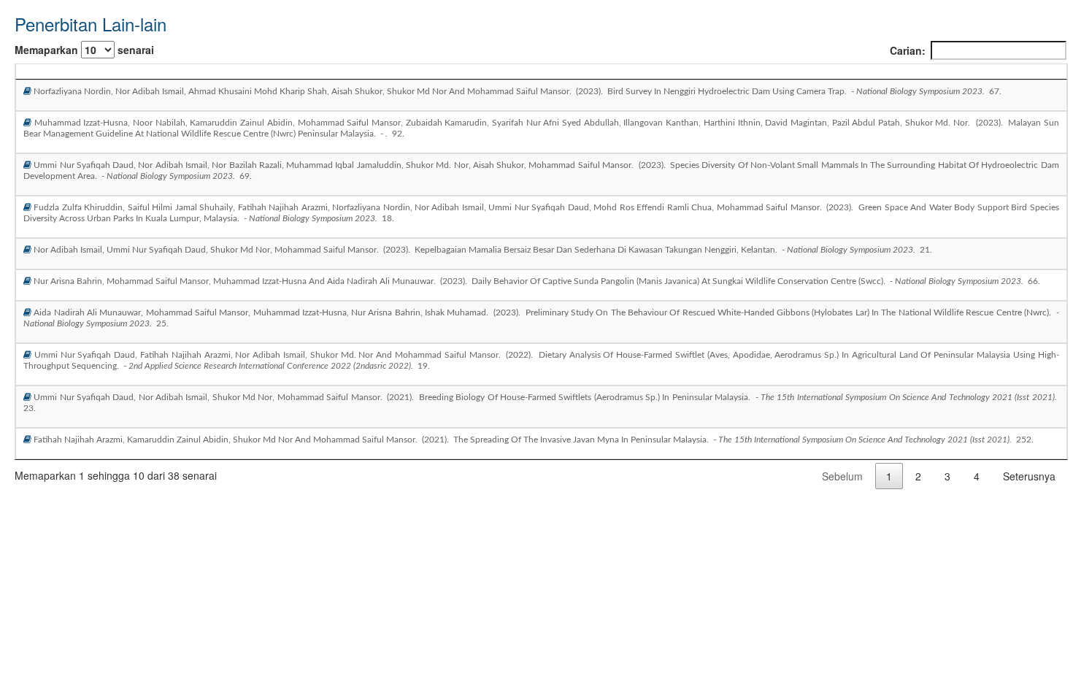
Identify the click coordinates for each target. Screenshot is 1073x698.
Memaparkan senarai (84, 49)
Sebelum (842, 476)
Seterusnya (1029, 476)
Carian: (908, 50)
